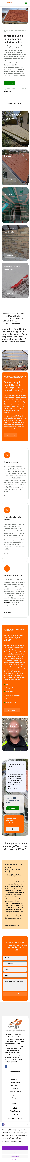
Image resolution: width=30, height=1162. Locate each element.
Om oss (15, 1114)
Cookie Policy (15, 1160)
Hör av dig (7, 602)
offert (8, 418)
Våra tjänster (12, 829)
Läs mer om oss (11, 435)
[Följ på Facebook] (6, 1066)
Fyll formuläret (13, 808)
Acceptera (15, 1148)
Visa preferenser (15, 1156)
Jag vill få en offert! (12, 710)
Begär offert (10, 142)
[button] (27, 1125)
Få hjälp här (9, 83)
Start (15, 1108)
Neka (15, 1152)
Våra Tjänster (15, 1111)
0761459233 (7, 91)
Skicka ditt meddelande (15, 994)
